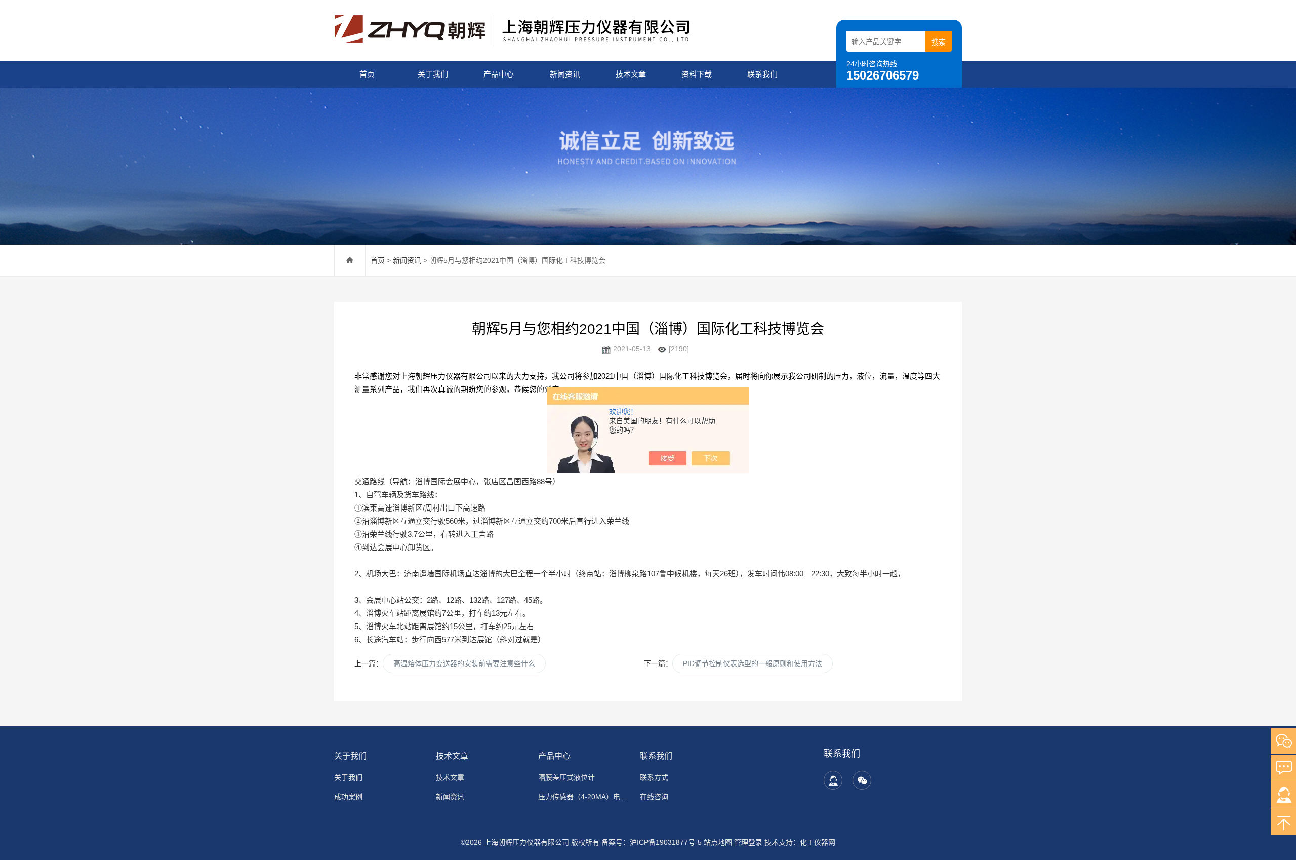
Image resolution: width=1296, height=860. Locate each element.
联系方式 (654, 777)
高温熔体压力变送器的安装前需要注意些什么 (464, 663)
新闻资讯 (565, 74)
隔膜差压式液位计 (566, 777)
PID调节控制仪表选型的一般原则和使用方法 (752, 663)
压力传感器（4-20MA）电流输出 (583, 797)
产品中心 (498, 74)
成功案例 (348, 797)
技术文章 (631, 74)
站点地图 (718, 842)
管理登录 (748, 842)
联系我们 (762, 74)
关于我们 (433, 74)
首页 (367, 74)
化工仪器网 (817, 842)
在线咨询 (654, 797)
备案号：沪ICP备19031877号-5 (651, 842)
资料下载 (696, 74)
